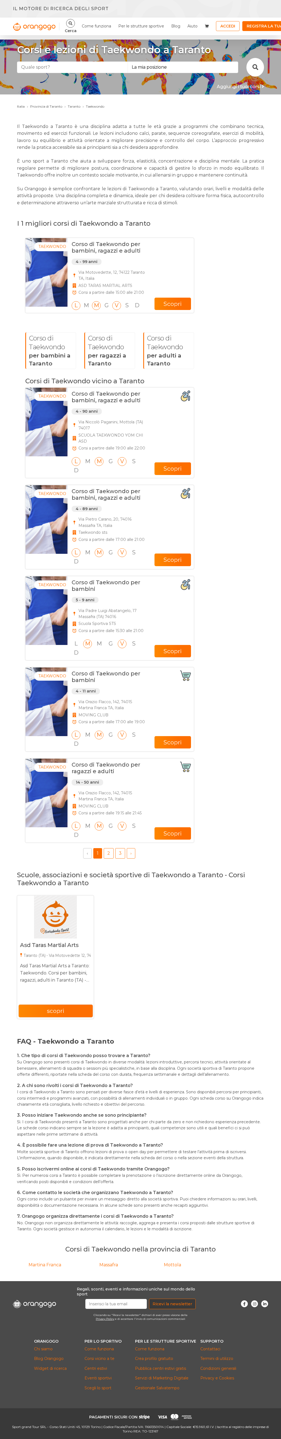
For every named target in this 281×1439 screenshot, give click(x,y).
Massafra (108, 1264)
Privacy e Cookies (217, 1378)
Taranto (74, 106)
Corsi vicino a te (99, 1358)
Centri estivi (96, 1368)
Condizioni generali (218, 1368)
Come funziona (96, 26)
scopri (55, 1010)
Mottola (172, 1264)
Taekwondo (95, 106)
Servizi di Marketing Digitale (162, 1378)
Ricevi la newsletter (172, 1303)
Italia (21, 106)
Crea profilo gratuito (154, 1358)
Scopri (173, 303)
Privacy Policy (105, 1319)
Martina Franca (45, 1264)
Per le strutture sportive (141, 26)
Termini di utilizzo (216, 1358)
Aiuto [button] (192, 26)
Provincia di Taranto (46, 106)
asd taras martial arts (49, 945)
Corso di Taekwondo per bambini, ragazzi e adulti (106, 247)
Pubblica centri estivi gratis (160, 1368)
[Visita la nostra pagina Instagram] (254, 1303)
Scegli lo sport (98, 1387)
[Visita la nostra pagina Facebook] (244, 1303)
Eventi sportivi (98, 1378)
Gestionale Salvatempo (157, 1387)
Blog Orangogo (49, 1358)
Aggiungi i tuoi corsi (239, 86)
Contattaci (210, 1348)
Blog (175, 26)
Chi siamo (43, 1348)
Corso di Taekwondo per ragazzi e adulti (106, 768)
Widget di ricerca (50, 1368)
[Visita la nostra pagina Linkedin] (264, 1303)
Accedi (227, 26)
